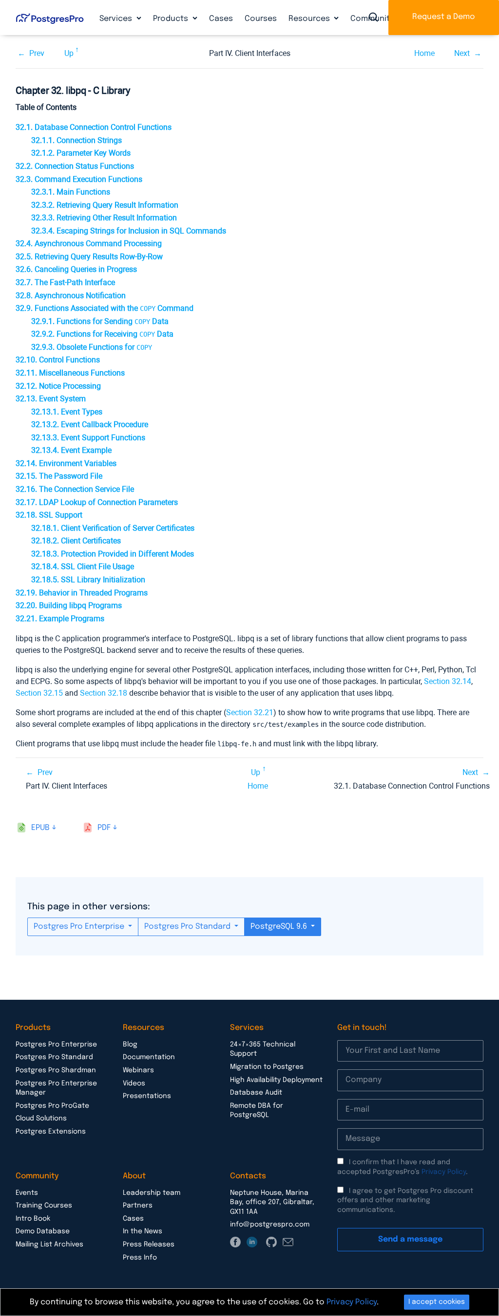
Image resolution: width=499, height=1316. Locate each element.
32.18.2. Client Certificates (76, 540)
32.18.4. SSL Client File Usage (82, 566)
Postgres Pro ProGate (52, 1105)
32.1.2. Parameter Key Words (81, 153)
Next (462, 53)
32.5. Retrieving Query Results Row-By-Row (89, 256)
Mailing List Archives (49, 1244)
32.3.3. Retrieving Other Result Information (104, 217)
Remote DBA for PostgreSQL (256, 1110)
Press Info (140, 1257)
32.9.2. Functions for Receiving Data (102, 334)
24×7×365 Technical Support (262, 1049)
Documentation (149, 1057)
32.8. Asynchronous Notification (71, 295)
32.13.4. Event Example (71, 450)
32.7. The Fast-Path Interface (65, 282)
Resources (310, 19)
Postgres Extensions (51, 1131)
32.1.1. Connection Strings (76, 140)
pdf (104, 828)
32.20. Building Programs (69, 605)
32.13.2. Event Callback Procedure (89, 424)
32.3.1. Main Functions (70, 192)
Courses (261, 19)
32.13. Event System (51, 398)
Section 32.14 (447, 681)
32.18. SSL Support (49, 515)
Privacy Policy (444, 1172)
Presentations (147, 1096)
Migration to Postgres (267, 1067)
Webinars (138, 1070)
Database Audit (256, 1092)
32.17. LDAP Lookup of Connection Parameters (97, 502)
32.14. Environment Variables (66, 463)
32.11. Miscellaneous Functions (70, 373)
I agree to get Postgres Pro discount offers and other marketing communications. (405, 1200)
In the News (142, 1231)
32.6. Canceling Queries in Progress (76, 269)
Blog (130, 1044)
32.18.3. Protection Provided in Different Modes (112, 554)
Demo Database (43, 1231)
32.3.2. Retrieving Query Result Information (104, 205)
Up (69, 53)
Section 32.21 (249, 712)
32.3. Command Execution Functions (79, 179)
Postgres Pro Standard (188, 926)
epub (40, 828)
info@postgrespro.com (269, 1224)
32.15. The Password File (59, 476)
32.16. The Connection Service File (75, 489)
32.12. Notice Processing (58, 386)
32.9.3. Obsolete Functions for (91, 347)
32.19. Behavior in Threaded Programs (82, 592)
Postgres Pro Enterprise (80, 926)
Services (116, 19)
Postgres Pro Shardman (56, 1070)
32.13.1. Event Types (66, 411)
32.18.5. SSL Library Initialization (88, 579)
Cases (221, 19)
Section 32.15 (39, 693)
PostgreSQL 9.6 (279, 926)
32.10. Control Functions (58, 359)
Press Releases (148, 1244)
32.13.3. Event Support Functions (88, 437)
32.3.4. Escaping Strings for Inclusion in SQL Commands (128, 230)
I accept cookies (436, 1301)
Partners (138, 1205)
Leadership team (151, 1193)
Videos (134, 1083)
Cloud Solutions (41, 1118)
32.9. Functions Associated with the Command (104, 308)
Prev (36, 53)
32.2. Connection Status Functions (75, 166)
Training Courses (44, 1205)
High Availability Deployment (276, 1080)
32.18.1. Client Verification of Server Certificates (112, 528)
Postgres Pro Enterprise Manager (56, 1088)
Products (171, 19)
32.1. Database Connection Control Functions (94, 127)
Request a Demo (443, 17)
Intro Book (33, 1218)
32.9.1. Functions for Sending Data (100, 321)
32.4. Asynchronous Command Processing (89, 243)
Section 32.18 (103, 693)
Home (424, 53)
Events (27, 1193)
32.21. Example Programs (60, 618)
